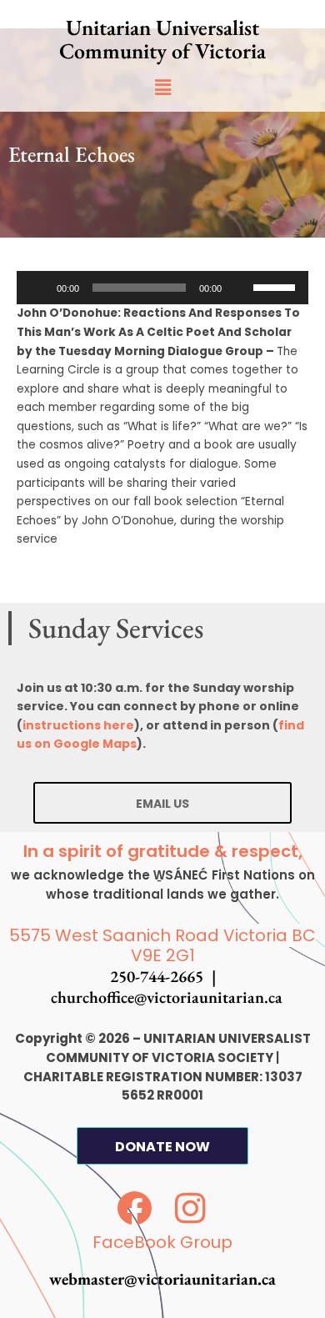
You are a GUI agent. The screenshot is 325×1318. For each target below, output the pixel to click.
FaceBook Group (162, 1242)
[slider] (276, 286)
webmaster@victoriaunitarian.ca (162, 1279)
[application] (162, 287)
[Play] (38, 287)
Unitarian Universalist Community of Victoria (162, 39)
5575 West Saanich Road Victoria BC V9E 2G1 (162, 946)
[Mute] (240, 287)
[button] (162, 87)
